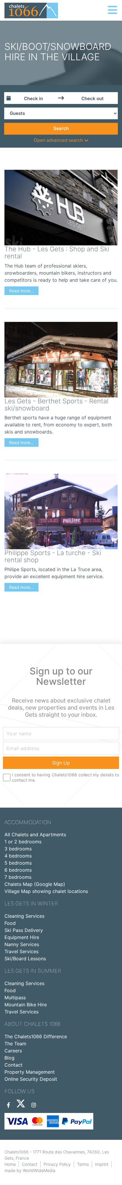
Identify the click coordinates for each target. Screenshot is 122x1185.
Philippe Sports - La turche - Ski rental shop (52, 556)
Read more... (21, 290)
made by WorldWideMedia (29, 1170)
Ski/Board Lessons (25, 958)
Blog (9, 1058)
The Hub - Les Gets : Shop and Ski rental (56, 252)
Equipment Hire (21, 937)
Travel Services (21, 951)
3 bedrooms (18, 849)
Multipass (15, 997)
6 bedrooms (18, 870)
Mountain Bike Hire (25, 1005)
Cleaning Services (24, 916)
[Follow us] (8, 1105)
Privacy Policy (57, 1164)
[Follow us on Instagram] (33, 1105)
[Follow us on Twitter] (21, 1105)
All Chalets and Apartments (35, 834)
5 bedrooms (18, 863)
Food (10, 923)
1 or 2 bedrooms (22, 842)
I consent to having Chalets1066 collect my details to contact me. (65, 777)
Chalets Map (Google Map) (34, 884)
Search (61, 128)
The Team (15, 1044)
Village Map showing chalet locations (46, 891)
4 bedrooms (18, 856)
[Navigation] (112, 10)
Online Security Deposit (30, 1079)
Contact (13, 1065)
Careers (13, 1051)
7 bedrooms (17, 877)
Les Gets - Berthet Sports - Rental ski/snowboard (56, 404)
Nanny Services (21, 944)
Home (10, 1164)
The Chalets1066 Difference (35, 1036)
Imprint (101, 1164)
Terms (83, 1164)
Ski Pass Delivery (23, 930)
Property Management (29, 1072)
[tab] (61, 140)
